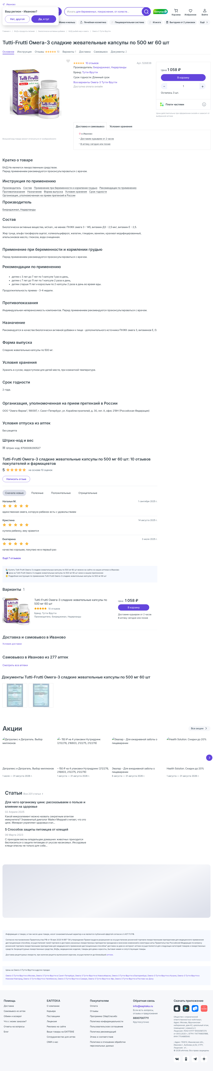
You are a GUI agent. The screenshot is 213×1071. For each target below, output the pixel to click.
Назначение (34, 191)
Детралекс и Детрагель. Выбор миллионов (28, 768)
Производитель (11, 187)
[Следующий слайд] (209, 758)
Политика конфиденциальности (106, 1021)
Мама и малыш (67, 22)
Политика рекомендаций (103, 1031)
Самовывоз (101, 51)
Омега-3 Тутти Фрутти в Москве (20, 975)
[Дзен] (204, 1059)
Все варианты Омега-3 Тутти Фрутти (95, 82)
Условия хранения (121, 126)
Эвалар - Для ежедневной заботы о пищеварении (133, 770)
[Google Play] (186, 1008)
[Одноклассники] (186, 1059)
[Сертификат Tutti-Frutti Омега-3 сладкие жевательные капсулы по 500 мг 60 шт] (15, 695)
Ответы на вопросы (14, 1026)
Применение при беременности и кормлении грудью (65, 187)
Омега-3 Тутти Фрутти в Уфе (101, 979)
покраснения (105, 11)
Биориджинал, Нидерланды (109, 67)
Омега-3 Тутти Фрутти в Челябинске (40, 979)
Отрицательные (87, 492)
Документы (119, 51)
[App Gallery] (204, 1008)
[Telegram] (195, 1059)
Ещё (202, 22)
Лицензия (52, 1021)
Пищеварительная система (129, 22)
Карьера (51, 1011)
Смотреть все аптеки (15, 665)
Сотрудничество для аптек (61, 1036)
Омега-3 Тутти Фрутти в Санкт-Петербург (55, 975)
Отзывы (47, 51)
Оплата (94, 1006)
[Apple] (177, 1008)
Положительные (61, 492)
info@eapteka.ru (143, 1006)
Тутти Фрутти (90, 72)
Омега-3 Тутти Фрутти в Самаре (72, 979)
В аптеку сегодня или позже (95, 144)
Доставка (85, 51)
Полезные (37, 492)
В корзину (134, 607)
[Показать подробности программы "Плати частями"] (204, 104)
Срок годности (98, 191)
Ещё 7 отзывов (12, 558)
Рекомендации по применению (117, 187)
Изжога (157, 22)
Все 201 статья (32, 793)
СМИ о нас (52, 1042)
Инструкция (24, 51)
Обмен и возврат (13, 1016)
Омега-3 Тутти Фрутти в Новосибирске (93, 975)
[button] (8, 4)
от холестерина (123, 11)
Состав (27, 187)
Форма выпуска (53, 191)
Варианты (69, 51)
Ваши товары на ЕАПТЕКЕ (60, 1031)
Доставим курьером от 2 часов (97, 138)
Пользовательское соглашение (106, 1026)
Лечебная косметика (95, 22)
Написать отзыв (16, 479)
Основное (8, 51)
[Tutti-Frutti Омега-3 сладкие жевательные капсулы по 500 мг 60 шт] (16, 612)
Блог (6, 1031)
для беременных (86, 11)
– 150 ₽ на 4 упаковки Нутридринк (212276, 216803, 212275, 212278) (83, 770)
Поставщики (53, 1016)
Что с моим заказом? (15, 1021)
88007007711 (141, 1018)
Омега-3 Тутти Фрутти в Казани (162, 975)
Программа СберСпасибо (103, 1016)
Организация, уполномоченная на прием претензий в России (38, 195)
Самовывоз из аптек (14, 1011)
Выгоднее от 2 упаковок (182, 22)
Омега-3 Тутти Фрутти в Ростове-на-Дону (134, 979)
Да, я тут (43, 19)
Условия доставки (12, 643)
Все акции (197, 728)
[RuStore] (195, 1008)
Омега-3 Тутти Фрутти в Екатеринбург (129, 975)
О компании (53, 1006)
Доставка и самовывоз (90, 126)
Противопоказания (13, 191)
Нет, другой (17, 19)
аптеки (110, 955)
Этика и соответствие (101, 1036)
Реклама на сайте (56, 1026)
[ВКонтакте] (177, 1059)
